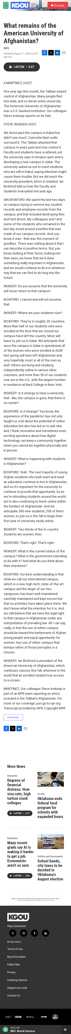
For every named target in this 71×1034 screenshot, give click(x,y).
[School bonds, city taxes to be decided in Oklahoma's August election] (51, 841)
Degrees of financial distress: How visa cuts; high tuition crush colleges (19, 791)
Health (41, 794)
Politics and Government (50, 856)
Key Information (16, 957)
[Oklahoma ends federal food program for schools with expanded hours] (51, 779)
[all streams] (66, 1029)
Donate (59, 5)
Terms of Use (15, 949)
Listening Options (17, 980)
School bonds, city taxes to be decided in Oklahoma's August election (50, 870)
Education (13, 717)
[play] (5, 1029)
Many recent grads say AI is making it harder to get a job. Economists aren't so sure (20, 854)
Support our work (17, 988)
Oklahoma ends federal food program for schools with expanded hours (50, 807)
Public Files (13, 964)
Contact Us (13, 995)
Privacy (11, 972)
